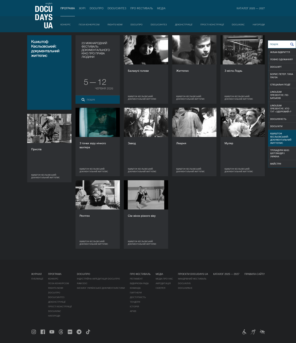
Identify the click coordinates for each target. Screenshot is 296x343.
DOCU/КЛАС (238, 24)
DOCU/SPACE (185, 287)
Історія (134, 306)
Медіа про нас (164, 278)
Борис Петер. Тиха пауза (281, 75)
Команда (135, 287)
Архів (133, 311)
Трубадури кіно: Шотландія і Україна (280, 153)
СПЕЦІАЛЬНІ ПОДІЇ (280, 84)
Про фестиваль (141, 8)
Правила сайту (254, 274)
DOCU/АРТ (276, 66)
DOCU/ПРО (96, 8)
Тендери (135, 301)
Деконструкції (183, 24)
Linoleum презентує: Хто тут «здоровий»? (280, 108)
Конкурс (65, 24)
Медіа (161, 8)
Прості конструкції (212, 24)
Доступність (138, 297)
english (49, 3)
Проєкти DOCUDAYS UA (193, 274)
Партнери (136, 292)
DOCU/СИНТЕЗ (117, 8)
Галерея (160, 287)
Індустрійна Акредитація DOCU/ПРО (98, 278)
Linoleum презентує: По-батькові (279, 94)
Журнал (36, 274)
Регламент (136, 278)
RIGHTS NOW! (115, 24)
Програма (67, 8)
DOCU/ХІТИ (276, 126)
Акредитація (163, 283)
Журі (82, 8)
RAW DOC (82, 283)
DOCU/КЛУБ (184, 283)
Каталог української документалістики (101, 287)
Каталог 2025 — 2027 (251, 8)
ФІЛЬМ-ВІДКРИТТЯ (280, 52)
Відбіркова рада (139, 283)
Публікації (37, 278)
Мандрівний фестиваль (192, 278)
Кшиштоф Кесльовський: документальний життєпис (280, 138)
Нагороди (259, 24)
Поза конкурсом (89, 24)
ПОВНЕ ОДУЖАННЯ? (281, 59)
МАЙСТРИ (275, 163)
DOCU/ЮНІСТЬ (278, 118)
